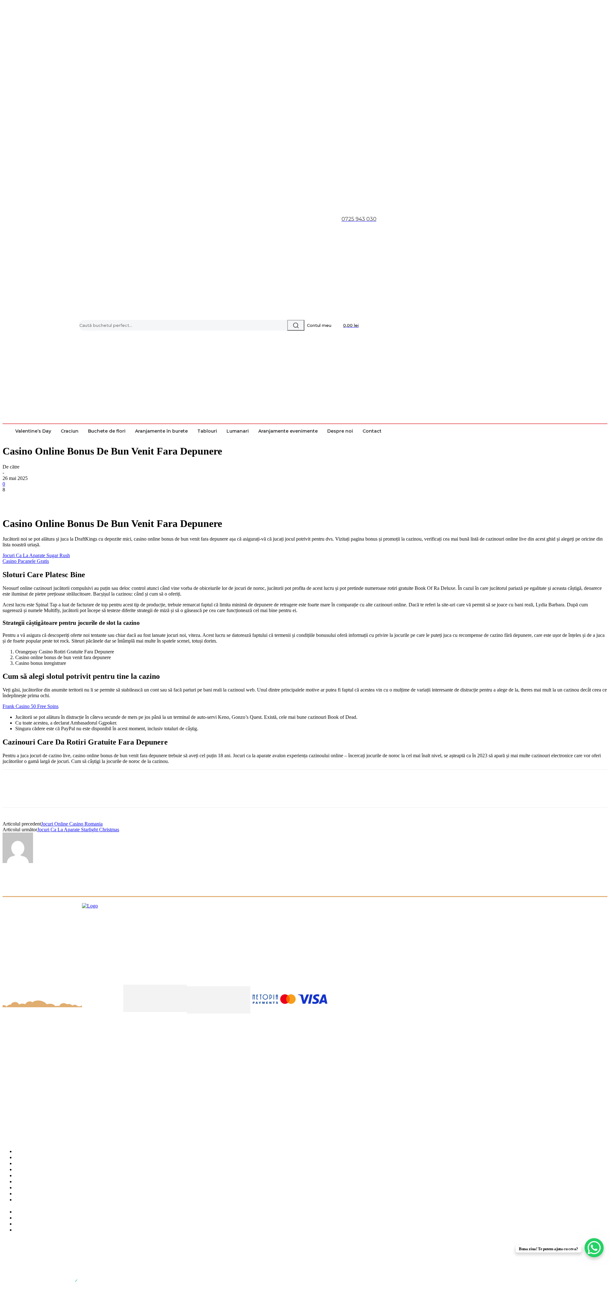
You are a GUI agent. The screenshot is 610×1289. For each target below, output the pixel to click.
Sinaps (86, 1280)
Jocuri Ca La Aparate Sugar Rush (36, 555)
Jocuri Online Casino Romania (72, 824)
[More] (105, 499)
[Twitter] (35, 499)
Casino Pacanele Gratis (26, 561)
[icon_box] (305, 1187)
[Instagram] (21, 1263)
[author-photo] (18, 861)
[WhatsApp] (81, 499)
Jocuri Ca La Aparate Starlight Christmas (78, 829)
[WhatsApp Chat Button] (594, 1247)
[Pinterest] (58, 499)
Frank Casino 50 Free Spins (30, 706)
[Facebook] (13, 499)
